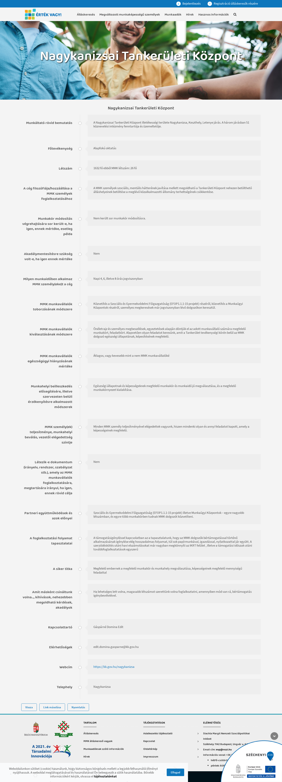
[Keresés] (235, 15)
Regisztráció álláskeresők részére (235, 3)
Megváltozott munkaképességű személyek (129, 14)
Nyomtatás (78, 707)
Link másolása (52, 707)
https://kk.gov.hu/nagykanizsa (113, 667)
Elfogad (175, 772)
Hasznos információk (213, 14)
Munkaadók (173, 14)
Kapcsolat (149, 741)
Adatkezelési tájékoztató (157, 733)
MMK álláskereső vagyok (97, 741)
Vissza (29, 707)
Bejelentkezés (191, 3)
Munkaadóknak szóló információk (103, 749)
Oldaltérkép (150, 749)
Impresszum (150, 757)
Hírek (190, 14)
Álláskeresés (86, 14)
